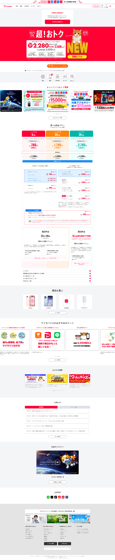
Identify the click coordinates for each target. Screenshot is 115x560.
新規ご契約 (28, 529)
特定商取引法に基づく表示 (53, 557)
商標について (39, 556)
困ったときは (46, 530)
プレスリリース (63, 530)
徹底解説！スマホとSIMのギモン (83, 532)
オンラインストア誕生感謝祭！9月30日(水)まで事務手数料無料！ (56, 511)
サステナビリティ (63, 536)
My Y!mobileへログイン (48, 529)
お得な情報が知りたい (30, 538)
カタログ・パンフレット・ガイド (83, 530)
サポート (39, 6)
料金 (17, 6)
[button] (87, 70)
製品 (21, 6)
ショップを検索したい (30, 536)
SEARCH (70, 549)
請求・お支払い (28, 532)
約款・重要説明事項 (47, 556)
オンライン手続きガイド (48, 532)
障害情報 (45, 538)
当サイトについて (33, 556)
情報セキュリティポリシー (64, 556)
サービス (33, 6)
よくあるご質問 (50, 543)
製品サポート (46, 534)
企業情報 (61, 529)
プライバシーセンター (74, 556)
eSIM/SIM (26, 6)
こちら (77, 206)
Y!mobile (7, 6)
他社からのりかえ (29, 530)
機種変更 (45, 536)
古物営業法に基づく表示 (62, 557)
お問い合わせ (64, 543)
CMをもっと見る (58, 482)
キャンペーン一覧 (57, 117)
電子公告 (61, 534)
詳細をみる (88, 195)
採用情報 (61, 538)
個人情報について (54, 556)
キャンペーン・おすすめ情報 (82, 529)
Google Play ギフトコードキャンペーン (38, 70)
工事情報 (45, 540)
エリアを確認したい (29, 534)
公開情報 (61, 532)
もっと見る (57, 312)
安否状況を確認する (57, 21)
